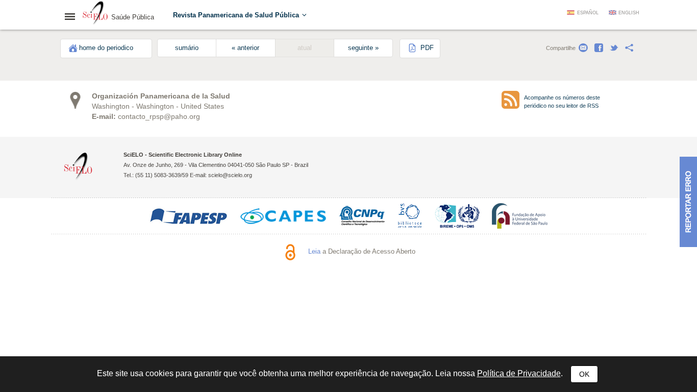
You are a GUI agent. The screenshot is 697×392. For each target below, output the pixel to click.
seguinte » (363, 48)
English (628, 12)
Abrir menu (73, 16)
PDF (426, 48)
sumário (186, 48)
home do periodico (106, 48)
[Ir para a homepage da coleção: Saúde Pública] (95, 14)
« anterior (245, 48)
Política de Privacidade (519, 373)
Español (588, 12)
